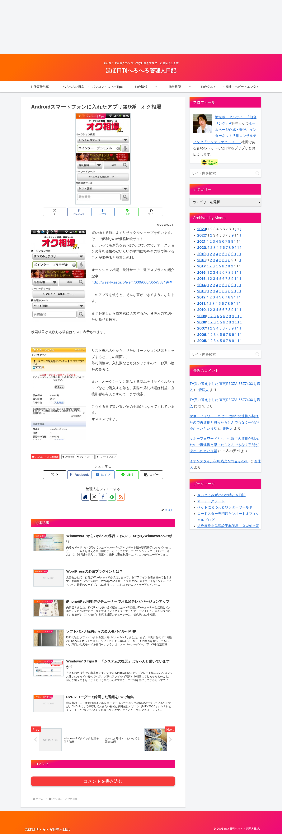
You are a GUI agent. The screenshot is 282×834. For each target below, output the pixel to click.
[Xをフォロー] (94, 497)
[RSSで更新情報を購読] (121, 497)
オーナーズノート (211, 501)
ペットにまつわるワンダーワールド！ (226, 507)
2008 (201, 322)
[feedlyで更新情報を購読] (112, 497)
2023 (201, 229)
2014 (201, 285)
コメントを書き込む (103, 781)
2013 (201, 291)
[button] (151, 212)
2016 (201, 272)
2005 (201, 341)
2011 (201, 304)
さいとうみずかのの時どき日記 (221, 495)
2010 (201, 310)
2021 (201, 241)
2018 (201, 260)
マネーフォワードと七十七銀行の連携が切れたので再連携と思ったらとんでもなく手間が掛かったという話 (224, 422)
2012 (201, 297)
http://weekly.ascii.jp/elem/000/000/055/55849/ (130, 282)
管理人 (203, 390)
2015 (201, 279)
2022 (201, 235)
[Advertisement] (115, 27)
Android (69, 456)
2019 (201, 254)
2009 (201, 316)
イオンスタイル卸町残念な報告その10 (219, 461)
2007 (201, 328)
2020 (201, 248)
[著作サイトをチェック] (85, 497)
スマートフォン (108, 456)
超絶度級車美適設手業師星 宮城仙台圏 (228, 526)
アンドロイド (86, 456)
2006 (201, 335)
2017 (201, 266)
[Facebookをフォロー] (103, 497)
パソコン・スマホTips (46, 456)
